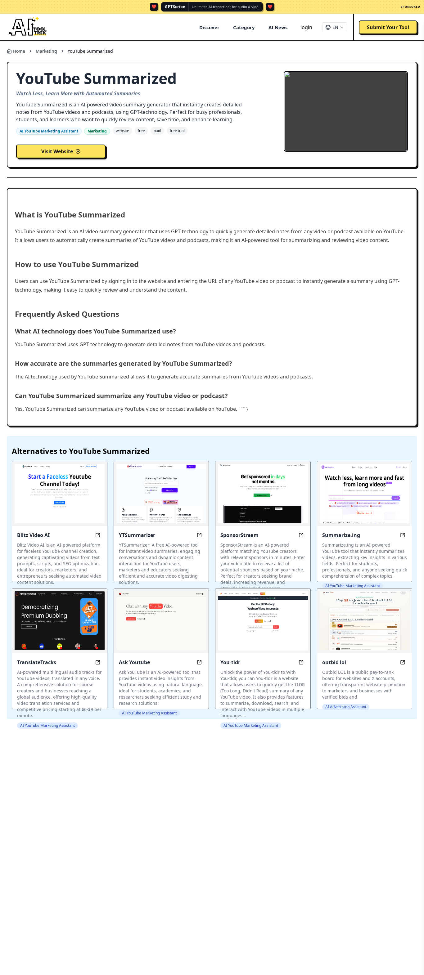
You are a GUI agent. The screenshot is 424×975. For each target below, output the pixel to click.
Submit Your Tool (388, 27)
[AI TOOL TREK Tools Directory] (28, 27)
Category (244, 27)
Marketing (46, 51)
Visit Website (57, 151)
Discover (209, 27)
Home (19, 51)
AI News (277, 27)
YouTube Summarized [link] (90, 51)
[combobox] (334, 27)
